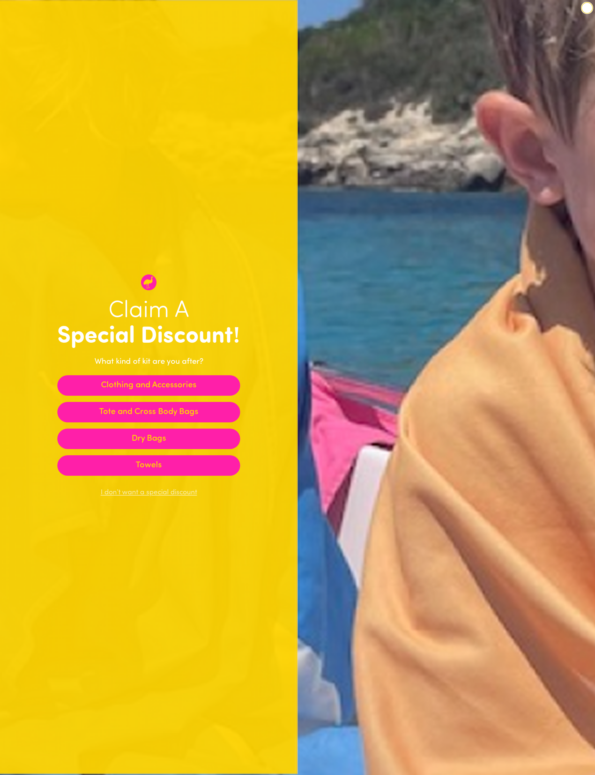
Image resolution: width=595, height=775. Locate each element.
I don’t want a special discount (149, 492)
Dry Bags (149, 438)
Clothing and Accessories (148, 385)
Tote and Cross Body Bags (148, 412)
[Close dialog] (587, 7)
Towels (149, 465)
